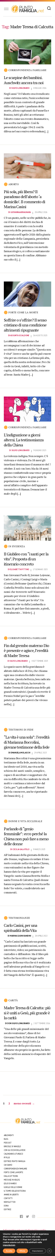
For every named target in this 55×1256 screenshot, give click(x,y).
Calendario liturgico (13, 1154)
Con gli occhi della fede (15, 1150)
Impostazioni (37, 1251)
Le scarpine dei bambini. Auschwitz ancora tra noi (23, 80)
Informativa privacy (13, 1230)
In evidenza (16, 546)
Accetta (9, 1251)
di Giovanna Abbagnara (19, 212)
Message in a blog (12, 1179)
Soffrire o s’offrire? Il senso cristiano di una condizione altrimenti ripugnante (25, 325)
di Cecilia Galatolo (19, 849)
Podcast (8, 1142)
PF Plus (7, 1157)
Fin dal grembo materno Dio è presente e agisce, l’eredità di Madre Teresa (26, 650)
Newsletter (9, 1202)
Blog (6, 1139)
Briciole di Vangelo (12, 1146)
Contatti (8, 1198)
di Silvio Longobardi (19, 88)
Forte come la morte (23, 312)
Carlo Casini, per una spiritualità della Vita (20, 928)
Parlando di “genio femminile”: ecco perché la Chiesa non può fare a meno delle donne (26, 836)
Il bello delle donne (13, 1187)
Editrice (7, 1209)
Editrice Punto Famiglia (14, 1161)
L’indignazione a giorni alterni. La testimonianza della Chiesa (24, 439)
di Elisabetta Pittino (18, 569)
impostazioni (9, 1245)
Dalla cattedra (11, 1176)
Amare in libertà (11, 1194)
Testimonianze (19, 918)
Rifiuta (22, 1251)
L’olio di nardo (10, 1183)
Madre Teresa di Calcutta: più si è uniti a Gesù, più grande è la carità (27, 1012)
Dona (6, 1205)
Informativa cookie (36, 1230)
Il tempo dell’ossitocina (15, 1191)
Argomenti (9, 1135)
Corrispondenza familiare (27, 70)
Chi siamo (8, 1165)
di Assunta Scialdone (18, 335)
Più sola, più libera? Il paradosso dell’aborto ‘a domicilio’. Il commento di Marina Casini (24, 199)
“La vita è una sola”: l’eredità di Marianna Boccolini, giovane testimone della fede (26, 742)
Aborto (13, 184)
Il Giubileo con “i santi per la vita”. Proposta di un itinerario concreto (26, 559)
